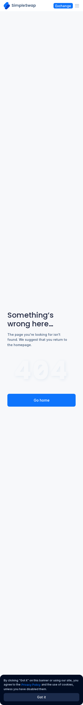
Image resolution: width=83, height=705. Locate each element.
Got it (41, 697)
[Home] (20, 5)
